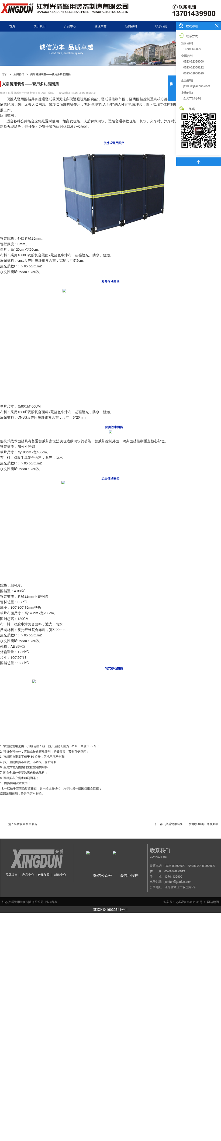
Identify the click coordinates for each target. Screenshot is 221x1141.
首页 (12, 26)
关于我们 (40, 26)
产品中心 (70, 26)
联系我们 (161, 26)
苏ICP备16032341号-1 (110, 909)
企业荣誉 (100, 26)
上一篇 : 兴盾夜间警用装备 (19, 824)
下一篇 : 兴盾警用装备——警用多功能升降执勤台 (186, 824)
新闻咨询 (131, 26)
